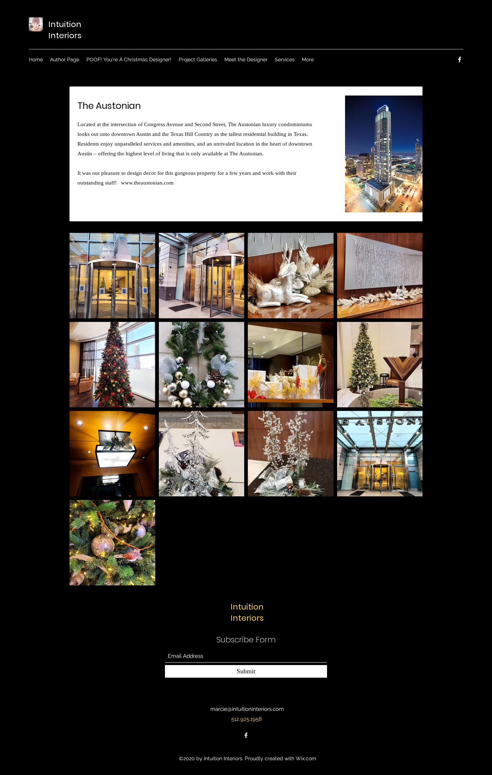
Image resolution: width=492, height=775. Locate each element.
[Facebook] (459, 59)
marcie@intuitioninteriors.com (247, 709)
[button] (198, 59)
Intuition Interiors (64, 30)
